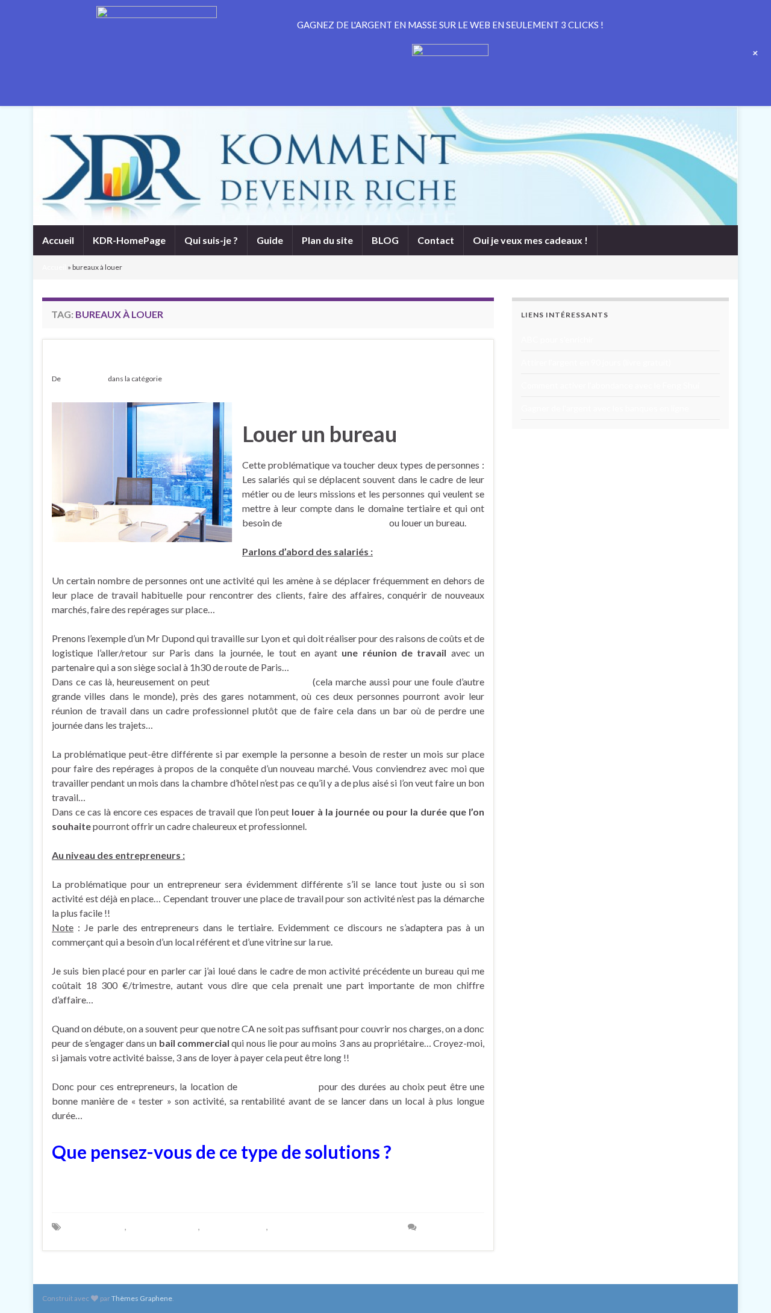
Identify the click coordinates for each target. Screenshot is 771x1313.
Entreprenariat (187, 378)
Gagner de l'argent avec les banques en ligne (605, 408)
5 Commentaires (452, 1226)
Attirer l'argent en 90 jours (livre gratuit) (596, 362)
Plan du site (327, 240)
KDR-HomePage (129, 240)
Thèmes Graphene (141, 1298)
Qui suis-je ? (211, 240)
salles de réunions (277, 1086)
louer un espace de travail (335, 522)
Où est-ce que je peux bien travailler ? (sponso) (240, 359)
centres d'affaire (234, 1226)
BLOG (385, 240)
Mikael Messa (84, 378)
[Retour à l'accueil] (385, 165)
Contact (435, 240)
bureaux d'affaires (163, 1226)
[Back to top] (744, 1286)
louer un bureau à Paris (261, 681)
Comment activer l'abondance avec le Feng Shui (610, 385)
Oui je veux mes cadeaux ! (530, 240)
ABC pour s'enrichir (557, 339)
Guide (270, 240)
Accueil (58, 240)
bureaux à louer (95, 1226)
